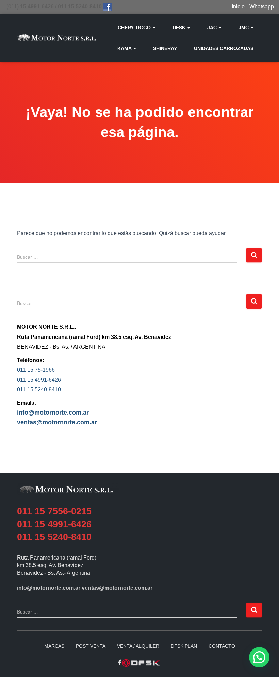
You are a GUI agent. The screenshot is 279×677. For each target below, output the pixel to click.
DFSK (180, 27)
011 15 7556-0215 (54, 511)
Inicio (238, 7)
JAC (212, 27)
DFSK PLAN (184, 646)
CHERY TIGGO (135, 27)
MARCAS (54, 646)
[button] (153, 27)
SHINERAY (165, 48)
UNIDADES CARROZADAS (223, 48)
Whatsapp (261, 7)
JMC (244, 27)
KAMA (125, 48)
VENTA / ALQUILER (138, 646)
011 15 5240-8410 (39, 389)
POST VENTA (90, 646)
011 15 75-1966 (36, 370)
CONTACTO (222, 646)
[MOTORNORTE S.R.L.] (57, 37)
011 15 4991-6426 (39, 380)
